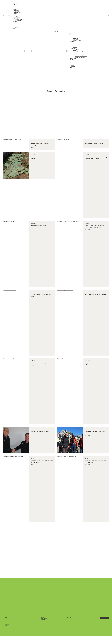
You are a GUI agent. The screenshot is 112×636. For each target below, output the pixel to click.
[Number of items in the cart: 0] (108, 15)
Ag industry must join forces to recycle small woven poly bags (95, 461)
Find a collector (75, 50)
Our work (74, 61)
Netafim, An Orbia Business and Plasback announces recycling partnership (95, 226)
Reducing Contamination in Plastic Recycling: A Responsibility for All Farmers (96, 157)
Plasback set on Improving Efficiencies (94, 143)
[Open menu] (9, 15)
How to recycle (75, 38)
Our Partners (16, 27)
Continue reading (33, 147)
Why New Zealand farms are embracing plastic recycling (42, 157)
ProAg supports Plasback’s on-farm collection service (96, 363)
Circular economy (76, 39)
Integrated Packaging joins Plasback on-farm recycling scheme (42, 461)
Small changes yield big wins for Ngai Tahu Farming (95, 295)
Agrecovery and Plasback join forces (40, 431)
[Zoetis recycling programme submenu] (82, 55)
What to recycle (16, 4)
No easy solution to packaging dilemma (40, 363)
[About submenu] (15, 22)
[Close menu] (12, 1)
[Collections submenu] (17, 16)
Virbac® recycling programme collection (81, 52)
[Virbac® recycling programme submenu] (83, 51)
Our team (74, 60)
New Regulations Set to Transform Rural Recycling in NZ (40, 144)
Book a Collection (76, 49)
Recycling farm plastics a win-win (39, 225)
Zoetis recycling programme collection (81, 56)
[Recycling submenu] (16, 3)
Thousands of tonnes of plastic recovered (41, 294)
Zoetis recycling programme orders (80, 57)
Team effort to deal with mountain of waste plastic (95, 432)
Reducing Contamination (18, 8)
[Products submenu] (16, 9)
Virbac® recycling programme (77, 51)
